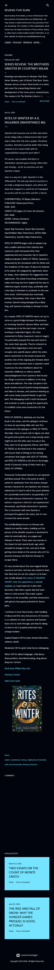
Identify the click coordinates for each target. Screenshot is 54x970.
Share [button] (7, 102)
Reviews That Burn (17, 10)
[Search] (47, 5)
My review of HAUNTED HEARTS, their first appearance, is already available (25, 582)
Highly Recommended (37, 760)
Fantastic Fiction (12, 675)
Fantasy (24, 760)
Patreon (27, 43)
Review (26, 765)
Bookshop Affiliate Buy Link (17, 668)
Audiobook (15, 760)
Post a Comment (18, 102)
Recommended (16, 765)
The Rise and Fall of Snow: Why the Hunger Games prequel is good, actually (24, 917)
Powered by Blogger (29, 955)
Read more (44, 101)
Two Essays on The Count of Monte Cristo (23, 873)
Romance (33, 765)
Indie (7, 765)
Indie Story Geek (12, 681)
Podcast (17, 43)
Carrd (8, 43)
